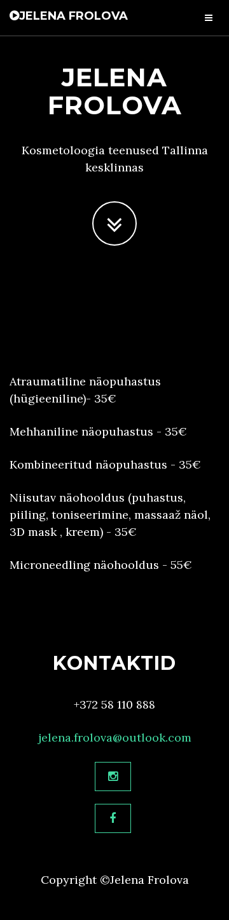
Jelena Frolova (73, 16)
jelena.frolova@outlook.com (114, 737)
